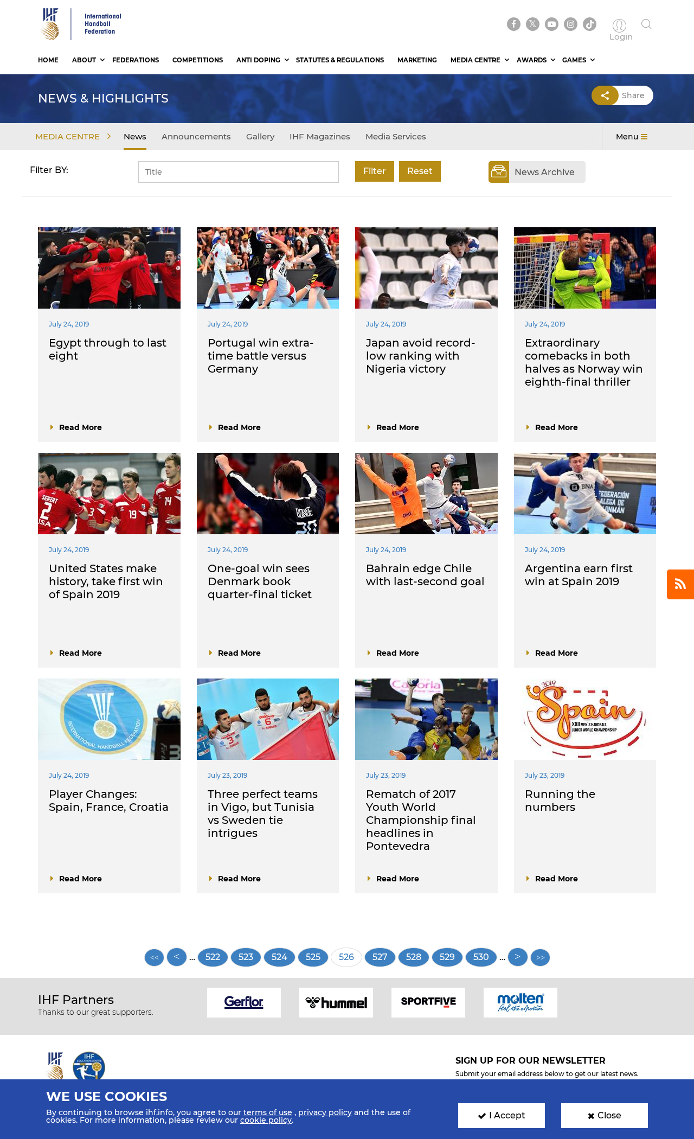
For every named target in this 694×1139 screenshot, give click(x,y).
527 (384, 957)
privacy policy (325, 1112)
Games (574, 60)
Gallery (260, 136)
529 (451, 957)
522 (216, 957)
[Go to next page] (517, 957)
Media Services (395, 136)
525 (317, 957)
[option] (244, 1001)
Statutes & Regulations (340, 60)
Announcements (196, 136)
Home (48, 60)
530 (485, 957)
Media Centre (475, 60)
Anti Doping (258, 60)
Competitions (197, 60)
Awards (532, 60)
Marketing (417, 60)
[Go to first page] (154, 958)
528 (417, 957)
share (633, 95)
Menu (627, 137)
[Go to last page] (540, 958)
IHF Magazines (320, 136)
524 (283, 957)
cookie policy (266, 1120)
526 (350, 959)
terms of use (267, 1112)
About (84, 60)
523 (250, 957)
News (135, 136)
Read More (80, 427)
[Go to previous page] (176, 957)
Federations (135, 60)
